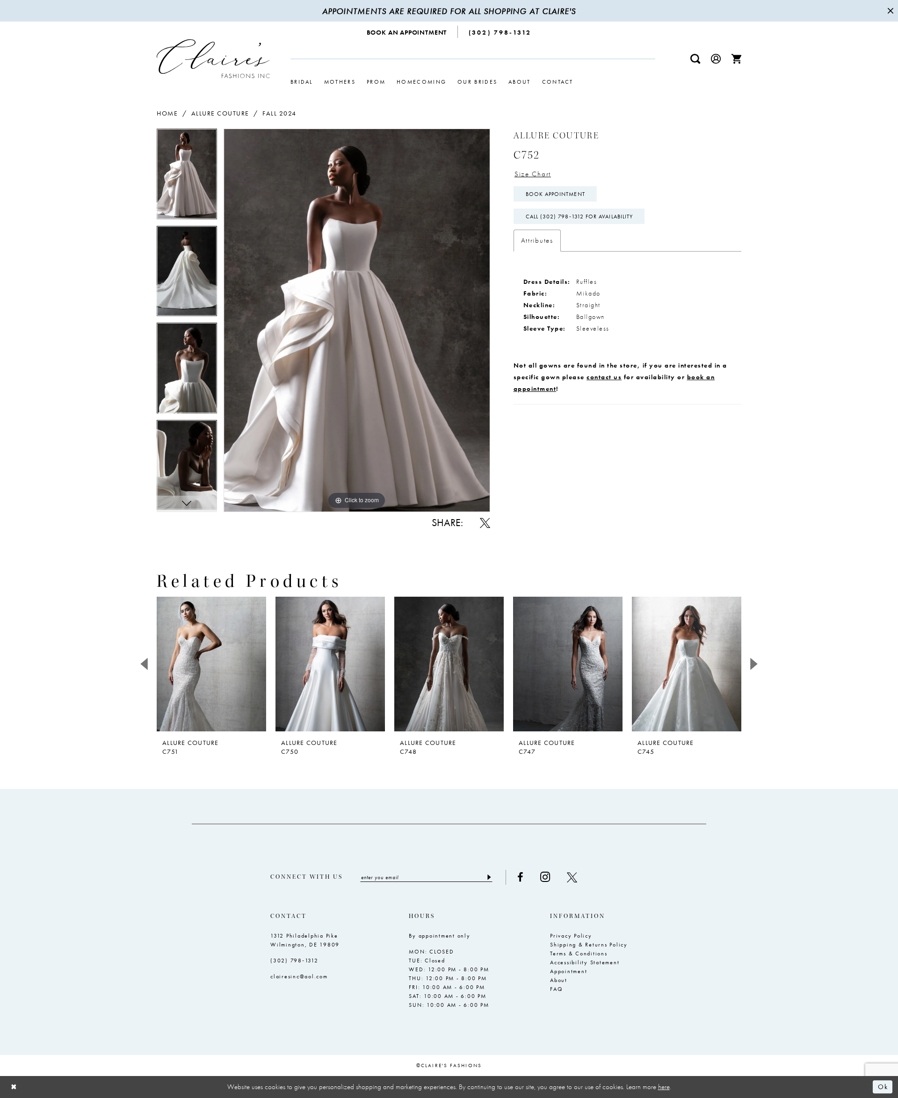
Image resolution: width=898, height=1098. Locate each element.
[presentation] (211, 664)
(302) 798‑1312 (294, 960)
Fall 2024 (279, 113)
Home (167, 113)
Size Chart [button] (532, 174)
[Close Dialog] (14, 1087)
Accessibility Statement (584, 962)
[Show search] (695, 58)
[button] (716, 58)
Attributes (537, 240)
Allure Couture (220, 113)
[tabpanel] (187, 177)
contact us (604, 377)
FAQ (556, 989)
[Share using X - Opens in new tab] (485, 523)
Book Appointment (555, 194)
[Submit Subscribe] (488, 877)
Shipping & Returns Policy (589, 944)
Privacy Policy (571, 935)
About (558, 980)
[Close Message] (889, 11)
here (664, 1086)
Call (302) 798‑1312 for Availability (579, 216)
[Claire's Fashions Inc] (213, 58)
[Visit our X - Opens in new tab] (572, 877)
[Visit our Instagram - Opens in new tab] (545, 877)
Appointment (568, 971)
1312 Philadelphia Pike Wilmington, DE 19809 (305, 940)
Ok (883, 1087)
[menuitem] (407, 32)
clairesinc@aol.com (299, 976)
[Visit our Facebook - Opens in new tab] (520, 877)
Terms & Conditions (579, 953)
